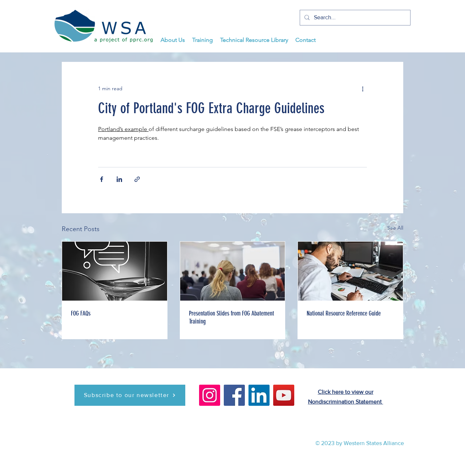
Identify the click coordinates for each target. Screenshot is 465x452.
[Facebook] (234, 395)
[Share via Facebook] (101, 179)
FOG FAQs (80, 313)
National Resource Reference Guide (344, 313)
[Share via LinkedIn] (119, 179)
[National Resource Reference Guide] (350, 271)
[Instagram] (209, 395)
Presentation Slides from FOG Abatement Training (231, 317)
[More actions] (362, 88)
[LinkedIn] (259, 395)
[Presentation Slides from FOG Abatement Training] (232, 271)
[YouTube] (283, 395)
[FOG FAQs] (114, 271)
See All (395, 228)
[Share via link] (137, 179)
